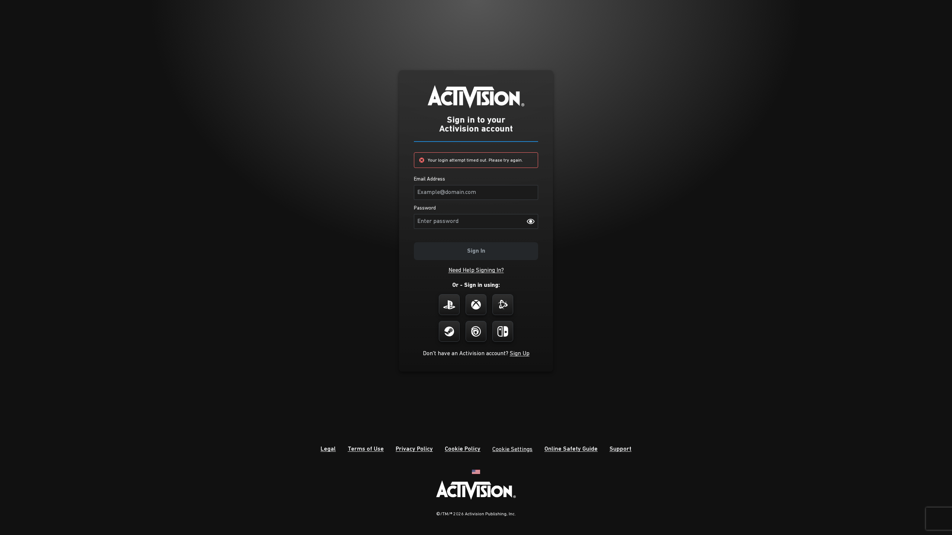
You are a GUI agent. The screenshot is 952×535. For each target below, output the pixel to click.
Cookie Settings (512, 450)
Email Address (429, 179)
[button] (476, 270)
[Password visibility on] (530, 221)
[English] (476, 471)
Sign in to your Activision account (476, 125)
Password (425, 208)
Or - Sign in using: (476, 285)
